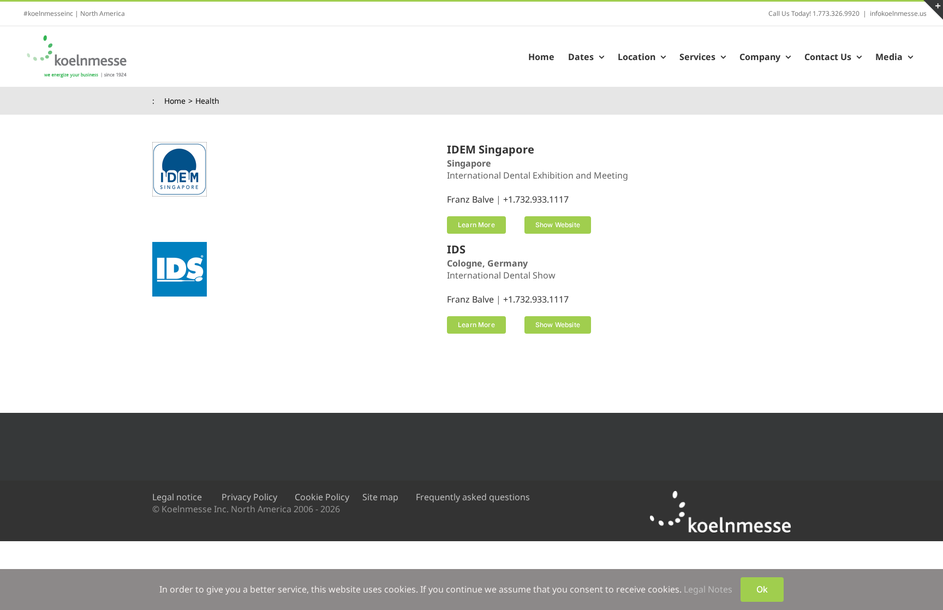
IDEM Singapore (490, 149)
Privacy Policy (249, 497)
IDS (456, 249)
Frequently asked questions (473, 497)
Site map (380, 497)
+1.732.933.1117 (536, 199)
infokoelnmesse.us (898, 13)
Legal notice (177, 497)
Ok (762, 589)
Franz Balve (470, 199)
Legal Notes (708, 589)
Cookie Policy (322, 497)
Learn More (476, 225)
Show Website (557, 225)
